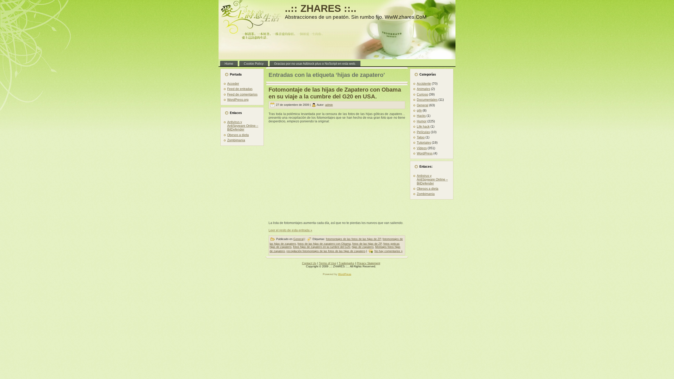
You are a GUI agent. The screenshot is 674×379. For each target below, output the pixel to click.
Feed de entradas (239, 89)
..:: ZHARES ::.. (320, 8)
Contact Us (309, 263)
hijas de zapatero (363, 246)
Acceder (233, 84)
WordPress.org (238, 100)
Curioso (422, 94)
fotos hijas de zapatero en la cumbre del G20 (321, 246)
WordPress (425, 153)
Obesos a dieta (238, 135)
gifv (419, 110)
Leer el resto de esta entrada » (290, 230)
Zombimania (236, 140)
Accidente (424, 84)
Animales (423, 89)
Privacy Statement (368, 263)
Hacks (421, 116)
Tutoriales (424, 142)
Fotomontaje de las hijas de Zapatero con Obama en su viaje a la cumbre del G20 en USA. (335, 93)
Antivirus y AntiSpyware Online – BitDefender (242, 126)
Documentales (427, 100)
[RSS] (224, 265)
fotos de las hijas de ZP (367, 243)
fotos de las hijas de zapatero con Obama (324, 243)
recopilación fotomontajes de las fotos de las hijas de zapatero (325, 251)
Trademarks (346, 263)
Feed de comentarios (242, 94)
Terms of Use (327, 263)
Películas (423, 132)
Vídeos (422, 148)
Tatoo (421, 137)
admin (329, 104)
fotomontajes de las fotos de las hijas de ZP (353, 239)
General (298, 239)
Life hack (423, 126)
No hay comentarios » (388, 251)
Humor (422, 121)
